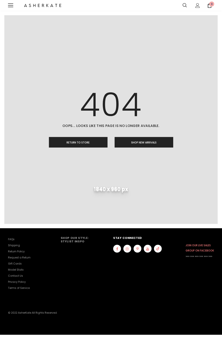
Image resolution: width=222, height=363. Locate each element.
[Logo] (42, 5)
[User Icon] (197, 5)
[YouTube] (148, 249)
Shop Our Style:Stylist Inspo (75, 239)
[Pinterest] (137, 249)
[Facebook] (117, 249)
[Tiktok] (158, 249)
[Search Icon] (185, 5)
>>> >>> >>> (192, 256)
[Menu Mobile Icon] (10, 5)
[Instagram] (127, 249)
